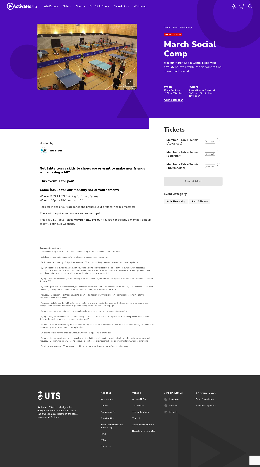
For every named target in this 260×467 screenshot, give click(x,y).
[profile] (233, 6)
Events (167, 27)
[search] (249, 6)
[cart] (241, 6)
